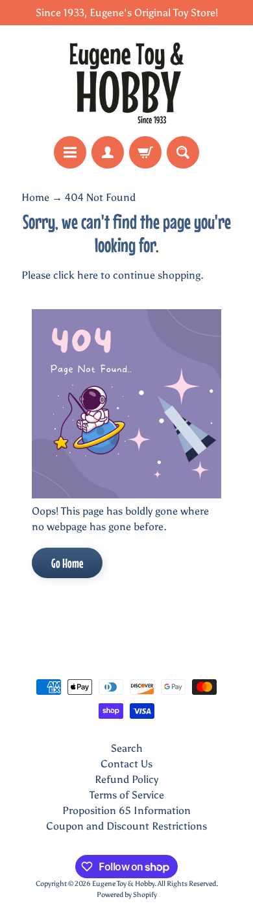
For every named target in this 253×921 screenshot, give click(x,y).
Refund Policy (126, 779)
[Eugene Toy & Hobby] (126, 81)
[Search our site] (183, 152)
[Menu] (70, 152)
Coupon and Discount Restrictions (126, 826)
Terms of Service (127, 795)
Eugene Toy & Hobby (123, 883)
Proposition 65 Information (126, 810)
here (87, 275)
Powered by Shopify (127, 894)
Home (35, 197)
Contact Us (126, 764)
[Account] (107, 152)
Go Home (67, 562)
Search (127, 748)
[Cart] (145, 152)
